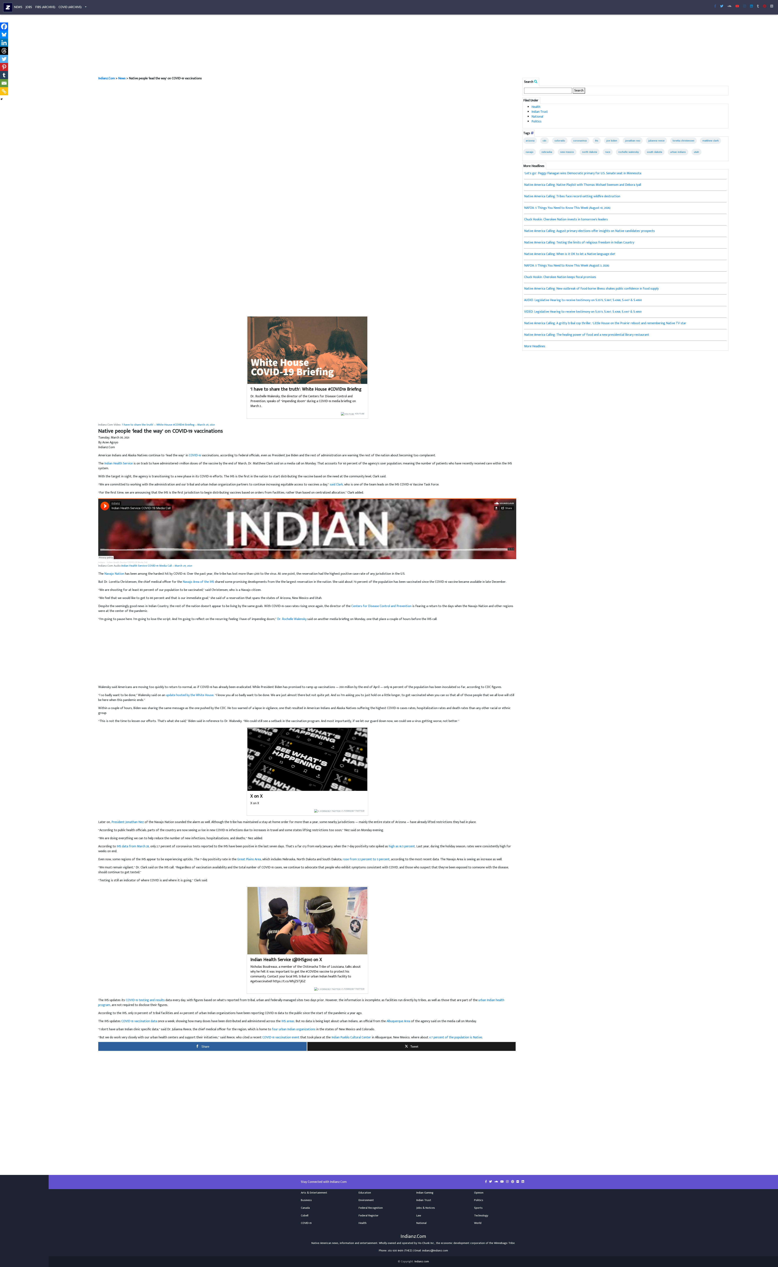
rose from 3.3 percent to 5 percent (366, 859)
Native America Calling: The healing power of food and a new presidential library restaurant (586, 335)
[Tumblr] (4, 75)
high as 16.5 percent (402, 846)
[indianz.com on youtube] (737, 6)
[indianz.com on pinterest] (513, 1181)
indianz (101, 562)
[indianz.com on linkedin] (523, 1181)
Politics (536, 121)
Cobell (304, 1215)
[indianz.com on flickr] (772, 6)
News (18, 7)
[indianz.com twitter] (721, 6)
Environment (366, 1200)
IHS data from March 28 (133, 846)
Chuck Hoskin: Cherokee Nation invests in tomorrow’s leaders (566, 219)
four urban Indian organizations (293, 1029)
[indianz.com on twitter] (491, 1181)
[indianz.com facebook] (715, 6)
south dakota (654, 152)
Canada (305, 1207)
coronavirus (580, 140)
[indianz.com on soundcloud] (496, 1181)
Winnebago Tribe (504, 1243)
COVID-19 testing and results (145, 1000)
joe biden (611, 140)
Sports (478, 1207)
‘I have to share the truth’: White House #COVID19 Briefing (305, 389)
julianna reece (656, 140)
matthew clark (710, 140)
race (607, 152)
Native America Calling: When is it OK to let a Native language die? (569, 254)
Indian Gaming (424, 1192)
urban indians (678, 152)
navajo (529, 152)
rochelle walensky (628, 152)
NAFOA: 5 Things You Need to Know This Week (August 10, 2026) (567, 208)
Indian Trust (539, 112)
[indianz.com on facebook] (486, 1181)
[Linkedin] (4, 43)
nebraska (547, 152)
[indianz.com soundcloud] (729, 6)
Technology (481, 1215)
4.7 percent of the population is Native (455, 1037)
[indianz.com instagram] (745, 6)
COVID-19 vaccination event (280, 1037)
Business (306, 1200)
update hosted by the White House (190, 695)
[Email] (4, 83)
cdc (544, 140)
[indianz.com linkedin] (751, 6)
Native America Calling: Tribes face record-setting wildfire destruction (572, 196)
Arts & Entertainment (314, 1192)
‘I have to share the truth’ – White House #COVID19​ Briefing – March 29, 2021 (168, 424)
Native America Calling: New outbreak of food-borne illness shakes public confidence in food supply (591, 288)
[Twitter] (4, 59)
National (537, 116)
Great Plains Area (249, 859)
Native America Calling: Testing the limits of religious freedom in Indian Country (579, 242)
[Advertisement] (219, 46)
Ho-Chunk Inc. (426, 1243)
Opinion (478, 1192)
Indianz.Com (106, 78)
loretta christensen (683, 140)
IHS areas (287, 1021)
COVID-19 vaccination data (139, 1021)
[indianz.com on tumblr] (758, 6)
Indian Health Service (118, 463)
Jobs (29, 7)
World (477, 1223)
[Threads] (4, 51)
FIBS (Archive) (45, 7)
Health (535, 107)
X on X (256, 796)
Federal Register (368, 1215)
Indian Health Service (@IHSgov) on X (286, 959)
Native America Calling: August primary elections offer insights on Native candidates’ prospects (589, 231)
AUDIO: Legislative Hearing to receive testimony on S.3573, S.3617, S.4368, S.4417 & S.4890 (583, 300)
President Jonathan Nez (127, 822)
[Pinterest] (4, 67)
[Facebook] (4, 26)
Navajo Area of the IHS (198, 582)
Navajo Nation (114, 574)
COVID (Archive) (70, 7)
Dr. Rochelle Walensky (292, 619)
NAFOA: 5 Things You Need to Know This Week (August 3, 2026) (566, 265)
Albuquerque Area (398, 1021)
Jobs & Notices (425, 1207)
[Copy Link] (4, 91)
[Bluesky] (4, 35)
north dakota (589, 152)
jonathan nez (632, 140)
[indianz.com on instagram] (508, 1181)
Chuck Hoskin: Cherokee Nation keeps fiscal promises (560, 277)
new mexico (567, 152)
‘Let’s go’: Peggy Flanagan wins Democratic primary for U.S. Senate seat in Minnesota (582, 173)
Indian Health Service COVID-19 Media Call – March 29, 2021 (156, 565)
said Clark (336, 484)
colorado (560, 140)
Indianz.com (422, 1261)
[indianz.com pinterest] (764, 6)
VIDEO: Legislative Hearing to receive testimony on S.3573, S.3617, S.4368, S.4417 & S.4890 (583, 311)
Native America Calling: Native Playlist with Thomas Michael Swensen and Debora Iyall (582, 185)
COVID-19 (195, 455)
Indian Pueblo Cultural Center (351, 1037)
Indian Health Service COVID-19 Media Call (127, 562)
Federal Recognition (371, 1207)
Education (365, 1192)
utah (696, 152)
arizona (530, 140)
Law (418, 1215)
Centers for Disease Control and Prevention (381, 606)
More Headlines (534, 346)
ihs (596, 140)
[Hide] (1, 99)
